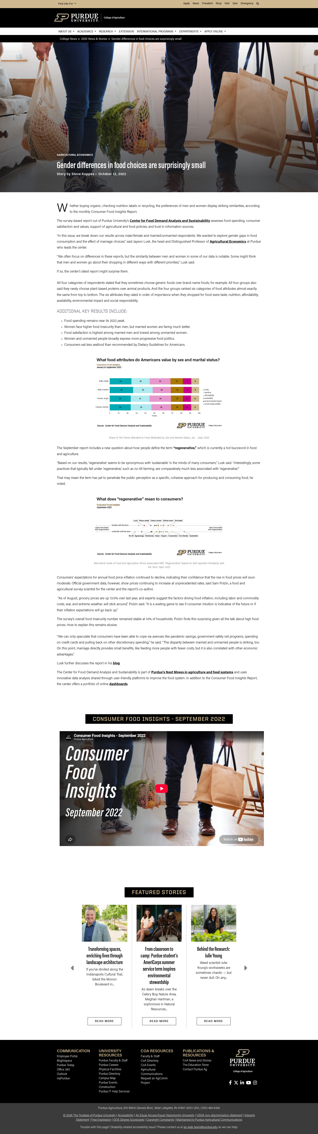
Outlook (62, 1074)
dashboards (118, 684)
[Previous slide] (73, 968)
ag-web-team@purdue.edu (200, 1127)
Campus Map (107, 1078)
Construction (107, 1087)
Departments (189, 31)
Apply (186, 3)
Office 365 (63, 1069)
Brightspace (64, 1060)
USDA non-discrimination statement (219, 1115)
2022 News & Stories (94, 38)
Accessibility (125, 1115)
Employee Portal (67, 1056)
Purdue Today (65, 1065)
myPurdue (63, 1078)
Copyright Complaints (160, 1120)
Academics (85, 31)
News (196, 3)
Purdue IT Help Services (114, 1091)
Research (106, 31)
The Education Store (196, 1065)
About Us (65, 31)
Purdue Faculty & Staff (113, 1060)
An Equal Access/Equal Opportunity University (165, 1115)
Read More (104, 1021)
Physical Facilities (110, 1069)
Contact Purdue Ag (195, 1069)
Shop (219, 3)
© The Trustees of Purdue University (89, 1115)
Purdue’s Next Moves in (169, 672)
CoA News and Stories (197, 1060)
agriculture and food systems (210, 672)
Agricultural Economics (228, 242)
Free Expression (101, 1120)
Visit (227, 3)
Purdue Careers (108, 1065)
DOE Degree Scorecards (129, 1120)
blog (116, 663)
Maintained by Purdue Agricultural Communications (209, 1120)
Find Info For (66, 4)
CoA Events (148, 1065)
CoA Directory (149, 1060)
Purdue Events (108, 1082)
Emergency (247, 3)
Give (235, 3)
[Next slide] (245, 968)
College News (68, 38)
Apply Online (214, 31)
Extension (126, 31)
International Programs (155, 31)
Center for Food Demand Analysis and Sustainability (170, 221)
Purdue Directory (109, 1074)
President (207, 3)
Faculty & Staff (150, 1056)
